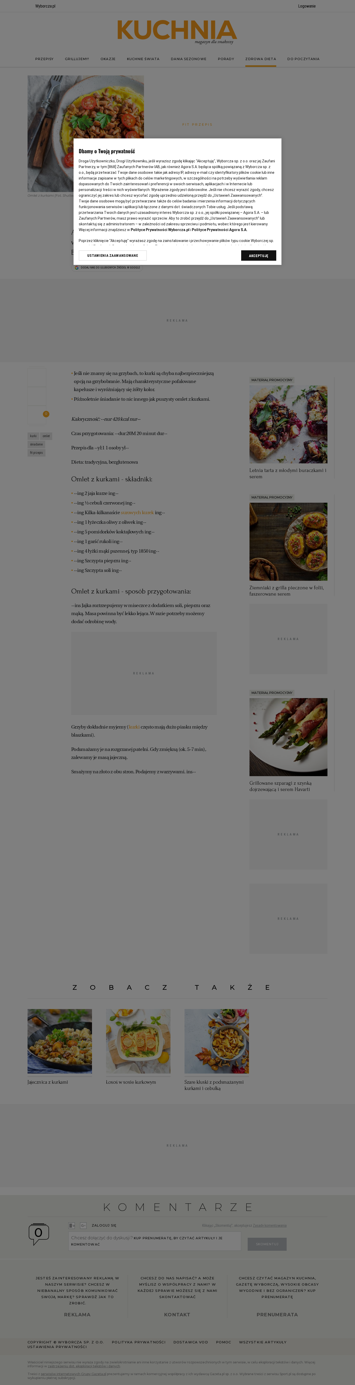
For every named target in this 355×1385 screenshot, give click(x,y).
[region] (177, 201)
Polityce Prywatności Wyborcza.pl (160, 230)
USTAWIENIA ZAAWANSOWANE (112, 255)
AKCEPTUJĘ (258, 256)
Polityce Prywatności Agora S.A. (219, 230)
